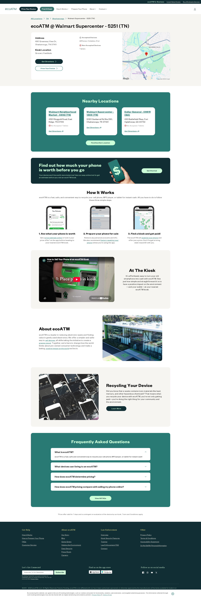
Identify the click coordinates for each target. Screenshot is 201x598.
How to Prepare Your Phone (33, 538)
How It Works (27, 535)
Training (104, 542)
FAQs (24, 542)
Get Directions (48, 61)
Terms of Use (107, 595)
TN (47, 18)
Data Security (66, 548)
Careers (64, 555)
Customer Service (29, 545)
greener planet (45, 343)
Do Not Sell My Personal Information (153, 545)
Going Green (66, 542)
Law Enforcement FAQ (110, 545)
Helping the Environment (71, 545)
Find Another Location (100, 143)
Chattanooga (58, 18)
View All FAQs (100, 498)
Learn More (116, 408)
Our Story (65, 535)
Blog (63, 538)
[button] (62, 9)
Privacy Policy (96, 595)
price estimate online (53, 238)
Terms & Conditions (148, 538)
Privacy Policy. (34, 579)
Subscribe (60, 572)
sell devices (50, 340)
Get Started (152, 171)
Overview (104, 535)
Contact (104, 548)
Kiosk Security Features (110, 538)
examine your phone (150, 238)
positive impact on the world (57, 348)
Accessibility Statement (149, 542)
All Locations (36, 18)
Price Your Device (48, 68)
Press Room (66, 552)
